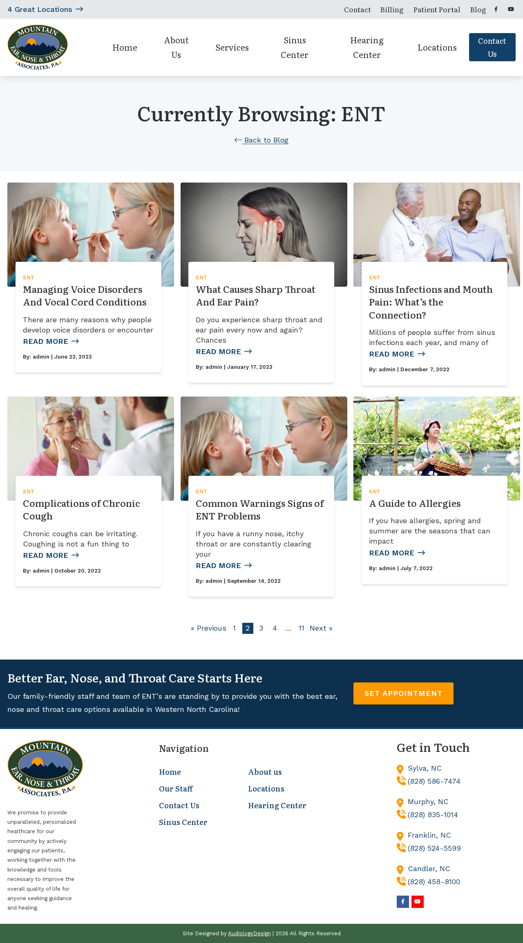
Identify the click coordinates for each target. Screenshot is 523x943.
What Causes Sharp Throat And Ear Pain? (255, 295)
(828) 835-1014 (433, 814)
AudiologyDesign (249, 933)
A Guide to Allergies (414, 503)
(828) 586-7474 (434, 781)
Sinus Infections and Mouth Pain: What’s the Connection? (431, 301)
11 (301, 628)
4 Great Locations (39, 9)
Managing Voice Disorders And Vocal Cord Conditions (84, 295)
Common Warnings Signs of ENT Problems (260, 509)
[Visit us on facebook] (496, 9)
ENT (28, 277)
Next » (321, 628)
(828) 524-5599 (434, 848)
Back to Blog (265, 140)
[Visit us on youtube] (511, 9)
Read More (45, 341)
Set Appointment (403, 693)
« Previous (208, 628)
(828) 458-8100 (434, 881)
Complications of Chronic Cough (81, 509)
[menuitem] (357, 9)
